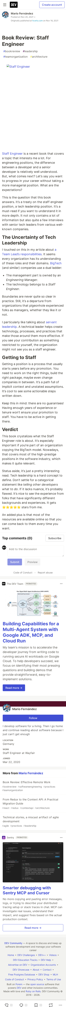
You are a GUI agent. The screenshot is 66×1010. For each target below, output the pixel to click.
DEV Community (13, 943)
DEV (19, 987)
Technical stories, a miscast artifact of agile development (30, 821)
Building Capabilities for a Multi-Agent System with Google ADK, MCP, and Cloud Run (31, 632)
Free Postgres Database (21, 974)
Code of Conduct (22, 572)
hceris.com (37, 20)
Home (11, 955)
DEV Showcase (21, 969)
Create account (52, 4)
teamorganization (15, 56)
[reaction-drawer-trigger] (8, 1005)
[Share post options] (60, 1005)
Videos (53, 955)
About (36, 969)
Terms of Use (53, 979)
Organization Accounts (43, 964)
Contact (47, 969)
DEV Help (46, 959)
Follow (33, 718)
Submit (14, 562)
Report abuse (45, 572)
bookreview (11, 51)
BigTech (56, 263)
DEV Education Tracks (25, 959)
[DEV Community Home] (13, 4)
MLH (55, 974)
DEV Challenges (26, 955)
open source (37, 984)
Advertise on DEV (17, 964)
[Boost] (50, 1005)
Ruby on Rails (33, 991)
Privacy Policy (35, 979)
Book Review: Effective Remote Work (28, 786)
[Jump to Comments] (23, 1005)
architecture (38, 56)
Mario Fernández (22, 13)
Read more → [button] (13, 687)
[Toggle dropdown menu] (61, 583)
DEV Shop (43, 974)
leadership (30, 51)
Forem (19, 984)
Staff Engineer (12, 153)
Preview (32, 562)
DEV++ (42, 955)
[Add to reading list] (38, 1005)
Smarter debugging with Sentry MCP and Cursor (27, 890)
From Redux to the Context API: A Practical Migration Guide (30, 803)
